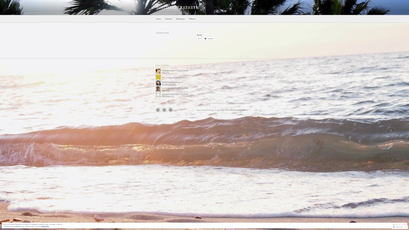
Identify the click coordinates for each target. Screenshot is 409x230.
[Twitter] (170, 110)
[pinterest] (164, 110)
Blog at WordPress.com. (205, 110)
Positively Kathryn (177, 7)
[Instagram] (158, 110)
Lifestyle (168, 19)
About (158, 19)
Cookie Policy (45, 226)
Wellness (192, 19)
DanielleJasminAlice (169, 82)
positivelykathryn (168, 88)
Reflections (180, 19)
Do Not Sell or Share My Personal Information (231, 110)
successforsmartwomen (170, 94)
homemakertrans (168, 70)
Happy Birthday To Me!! (176, 77)
